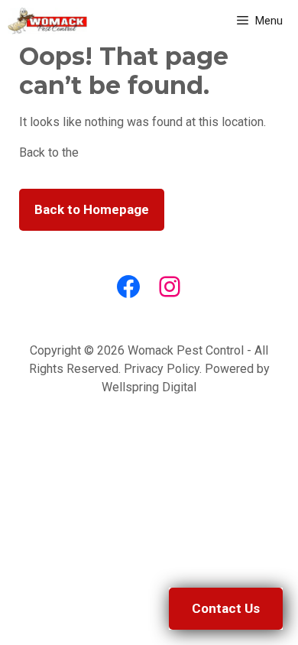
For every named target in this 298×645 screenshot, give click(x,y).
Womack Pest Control (186, 350)
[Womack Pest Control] (47, 21)
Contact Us (226, 608)
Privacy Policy (161, 368)
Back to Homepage (91, 209)
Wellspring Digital (149, 387)
